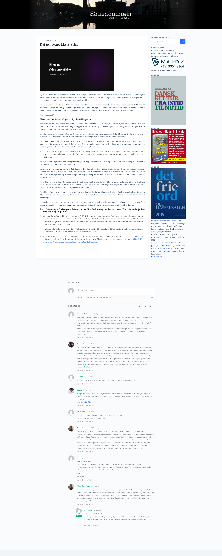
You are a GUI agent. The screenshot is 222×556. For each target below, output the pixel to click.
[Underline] (84, 297)
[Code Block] (101, 297)
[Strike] (88, 297)
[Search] (182, 41)
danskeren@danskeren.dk (168, 248)
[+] (110, 297)
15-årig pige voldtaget (82, 104)
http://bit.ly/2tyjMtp (84, 402)
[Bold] (78, 297)
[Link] (104, 297)
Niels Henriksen (99, 514)
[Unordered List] (94, 297)
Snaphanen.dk (111, 14)
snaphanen (88, 510)
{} (107, 297)
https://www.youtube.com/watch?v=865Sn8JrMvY (95, 470)
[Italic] (81, 297)
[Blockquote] (97, 297)
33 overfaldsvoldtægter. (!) (104, 97)
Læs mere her (157, 256)
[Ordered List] (91, 297)
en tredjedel (73, 100)
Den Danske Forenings (171, 237)
